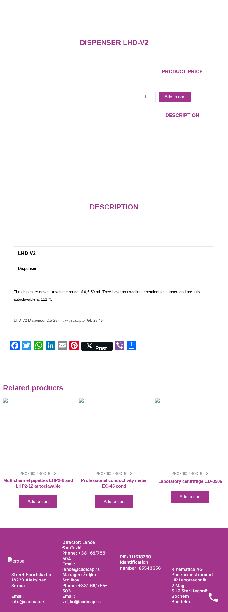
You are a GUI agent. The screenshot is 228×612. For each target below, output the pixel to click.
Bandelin (181, 601)
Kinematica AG (187, 569)
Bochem (180, 596)
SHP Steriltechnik (190, 591)
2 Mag (178, 585)
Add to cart (175, 96)
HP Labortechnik (189, 580)
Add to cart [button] (38, 501)
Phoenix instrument (192, 574)
